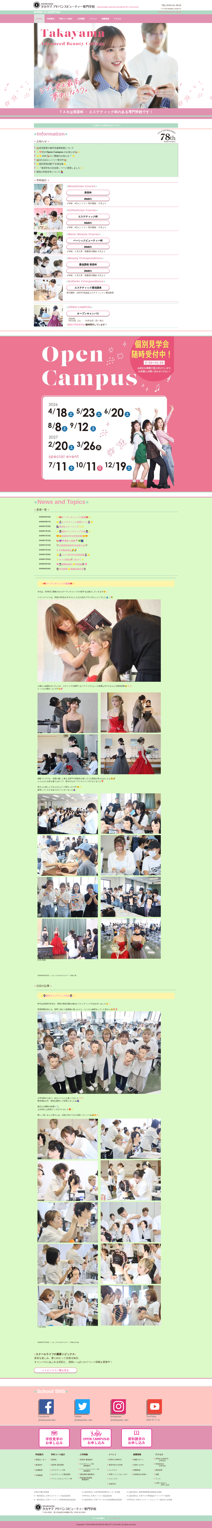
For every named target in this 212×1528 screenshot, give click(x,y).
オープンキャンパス (88, 313)
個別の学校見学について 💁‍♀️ (49, 172)
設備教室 (39, 1470)
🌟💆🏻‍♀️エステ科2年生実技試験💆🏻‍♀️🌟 (73, 555)
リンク (158, 1479)
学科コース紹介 (65, 19)
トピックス (113, 1479)
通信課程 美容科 (88, 264)
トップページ (114, 1518)
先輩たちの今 (138, 1465)
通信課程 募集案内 (87, 1474)
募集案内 (88, 199)
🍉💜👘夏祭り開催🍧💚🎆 (70, 541)
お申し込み (161, 1485)
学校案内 (51, 19)
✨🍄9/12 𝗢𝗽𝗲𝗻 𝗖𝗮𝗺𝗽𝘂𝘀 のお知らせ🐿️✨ (58, 152)
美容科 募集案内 (86, 1460)
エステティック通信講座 (88, 287)
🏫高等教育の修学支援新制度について (55, 148)
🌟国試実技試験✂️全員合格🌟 (51, 164)
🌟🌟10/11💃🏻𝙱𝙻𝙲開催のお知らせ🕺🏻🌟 (55, 156)
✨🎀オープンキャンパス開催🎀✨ (73, 517)
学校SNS (112, 1484)
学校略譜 (39, 1475)
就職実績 (136, 1470)
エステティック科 (88, 216)
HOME (39, 19)
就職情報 (105, 19)
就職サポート (138, 1460)
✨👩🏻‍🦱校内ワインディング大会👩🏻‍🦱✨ (73, 531)
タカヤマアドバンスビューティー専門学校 (64, 5)
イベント (93, 19)
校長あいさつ (41, 1460)
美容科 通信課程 (57, 1465)
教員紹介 (39, 1465)
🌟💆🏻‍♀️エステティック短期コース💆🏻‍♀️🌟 (74, 522)
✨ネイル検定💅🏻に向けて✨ (70, 559)
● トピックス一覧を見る (55, 1370)
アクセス (117, 19)
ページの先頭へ (98, 1518)
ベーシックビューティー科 (88, 240)
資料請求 (158, 1470)
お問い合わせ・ (161, 1483)
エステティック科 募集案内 (86, 1465)
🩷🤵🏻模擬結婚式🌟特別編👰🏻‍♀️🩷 (71, 564)
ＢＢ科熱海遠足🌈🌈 (66, 550)
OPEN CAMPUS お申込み (161, 1460)
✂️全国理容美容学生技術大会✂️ (72, 545)
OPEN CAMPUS (115, 1460)
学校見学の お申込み (160, 1465)
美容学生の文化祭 (116, 1465)
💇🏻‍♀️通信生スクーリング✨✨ (70, 526)
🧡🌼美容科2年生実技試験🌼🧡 (72, 536)
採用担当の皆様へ (140, 1474)
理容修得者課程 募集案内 (85, 1479)
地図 (157, 1474)
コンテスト (113, 1470)
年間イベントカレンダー (118, 1474)
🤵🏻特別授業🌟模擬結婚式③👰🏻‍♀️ (71, 569)
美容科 (88, 192)
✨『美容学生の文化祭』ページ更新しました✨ (59, 168)
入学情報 (81, 19)
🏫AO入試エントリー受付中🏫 (51, 160)
